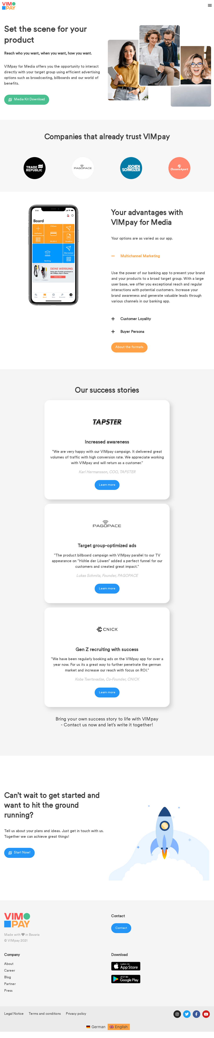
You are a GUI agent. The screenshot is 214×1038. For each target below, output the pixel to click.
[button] (210, 5)
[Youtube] (206, 1014)
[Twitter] (187, 1014)
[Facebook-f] (196, 1014)
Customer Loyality (135, 319)
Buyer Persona (132, 332)
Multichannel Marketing (140, 256)
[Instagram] (177, 1014)
